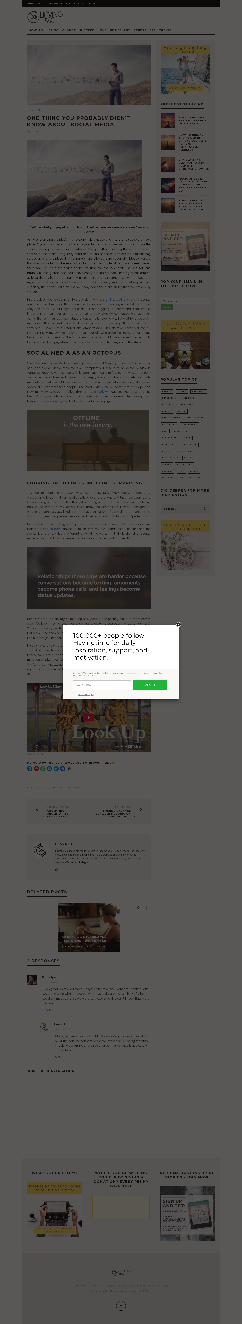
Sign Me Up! (150, 685)
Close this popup (86, 694)
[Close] (179, 624)
